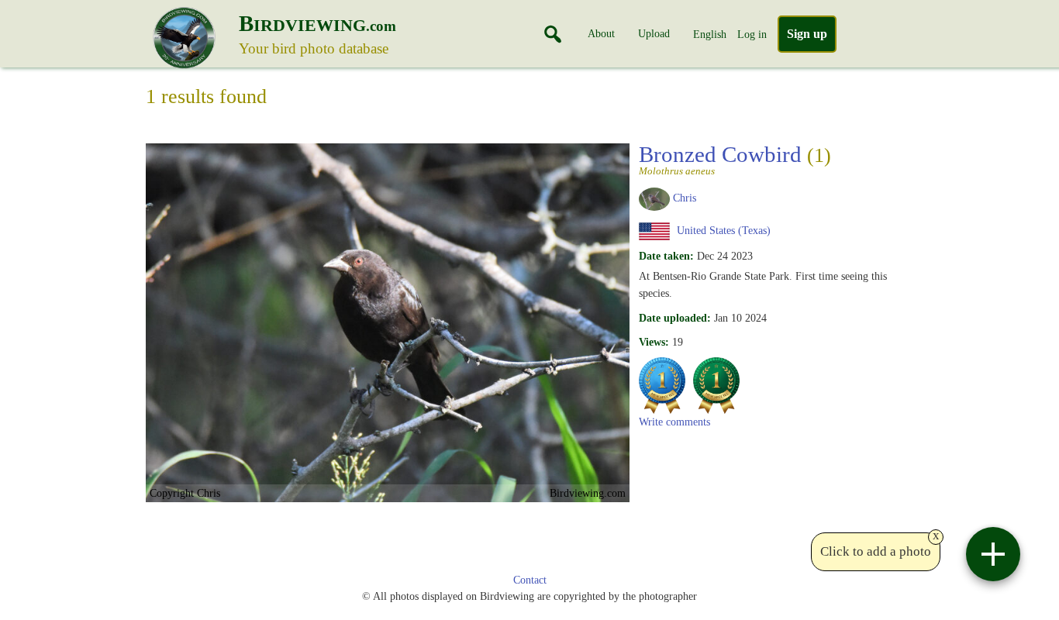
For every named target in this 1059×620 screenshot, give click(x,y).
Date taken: (666, 256)
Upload (654, 33)
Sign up (807, 33)
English (709, 34)
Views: (654, 342)
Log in (752, 34)
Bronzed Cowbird (735, 159)
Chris (684, 197)
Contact (530, 580)
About (601, 33)
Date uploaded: (675, 318)
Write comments (674, 421)
